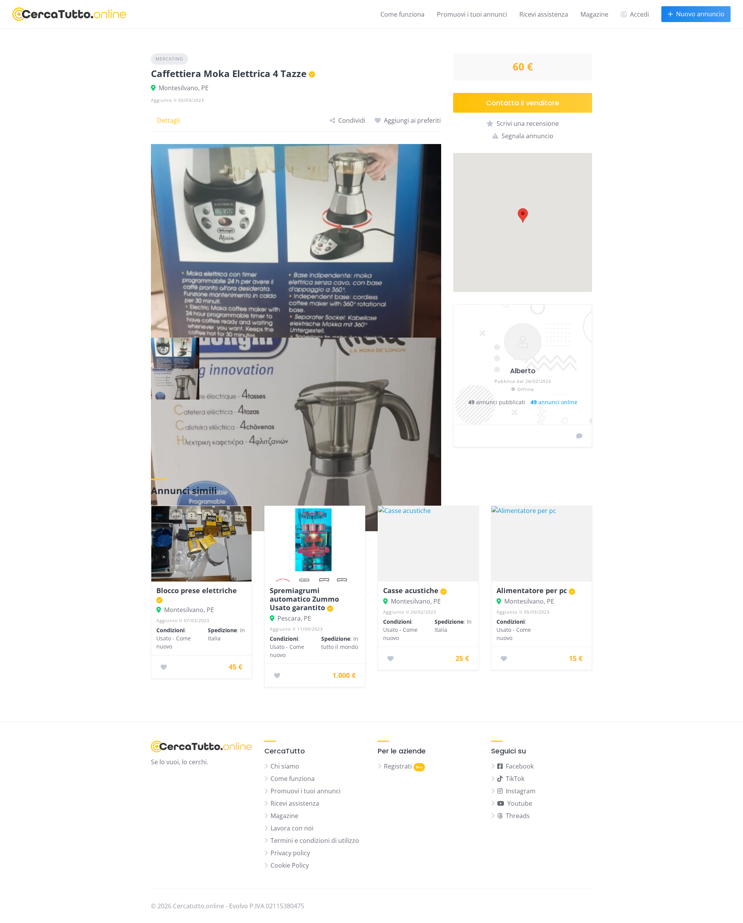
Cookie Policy (289, 865)
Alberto (523, 371)
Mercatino (169, 59)
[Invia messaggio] (579, 436)
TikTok (515, 778)
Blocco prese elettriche (196, 590)
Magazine (594, 14)
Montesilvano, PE (184, 88)
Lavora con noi (291, 828)
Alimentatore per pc (531, 590)
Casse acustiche (410, 590)
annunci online (554, 402)
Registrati (398, 766)
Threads (518, 815)
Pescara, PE (294, 618)
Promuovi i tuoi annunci (472, 14)
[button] (523, 215)
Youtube (519, 803)
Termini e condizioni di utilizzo (314, 840)
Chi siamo (284, 766)
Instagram (521, 791)
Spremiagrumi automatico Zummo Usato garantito (304, 599)
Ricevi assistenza (543, 14)
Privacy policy (290, 853)
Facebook (520, 766)
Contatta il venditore (522, 103)
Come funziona (402, 14)
